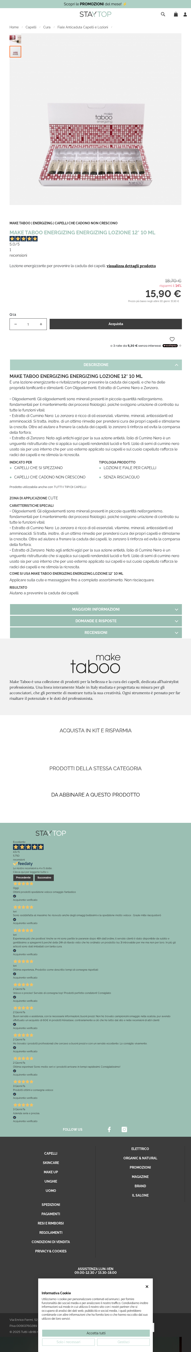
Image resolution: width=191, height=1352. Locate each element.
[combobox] (163, 14)
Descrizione (96, 365)
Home (15, 27)
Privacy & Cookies (51, 1251)
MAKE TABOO (20, 223)
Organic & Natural (140, 1158)
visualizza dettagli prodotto (131, 265)
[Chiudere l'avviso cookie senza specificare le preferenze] (147, 1286)
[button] (16, 39)
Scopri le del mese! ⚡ (95, 4)
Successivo (44, 877)
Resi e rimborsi (51, 1223)
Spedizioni (51, 1205)
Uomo (51, 1191)
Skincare (51, 1163)
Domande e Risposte (96, 621)
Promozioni (140, 1167)
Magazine (140, 1177)
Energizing (42, 223)
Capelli (31, 27)
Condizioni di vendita (51, 1242)
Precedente (23, 877)
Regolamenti (50, 1232)
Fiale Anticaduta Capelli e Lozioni (83, 27)
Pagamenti (50, 1214)
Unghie (50, 1181)
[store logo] (95, 14)
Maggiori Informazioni (96, 609)
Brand (140, 1186)
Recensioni (96, 632)
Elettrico (140, 1149)
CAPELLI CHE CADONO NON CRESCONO (86, 223)
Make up (51, 1172)
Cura (47, 27)
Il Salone (140, 1195)
